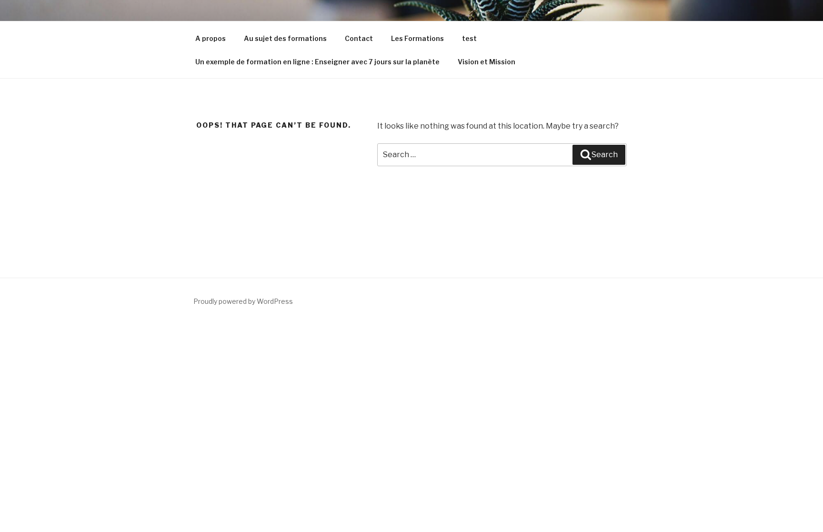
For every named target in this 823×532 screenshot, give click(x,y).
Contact (359, 38)
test (469, 38)
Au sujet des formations (285, 38)
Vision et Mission (486, 62)
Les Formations (417, 38)
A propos (210, 38)
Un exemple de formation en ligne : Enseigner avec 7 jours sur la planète (317, 62)
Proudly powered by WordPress (243, 301)
